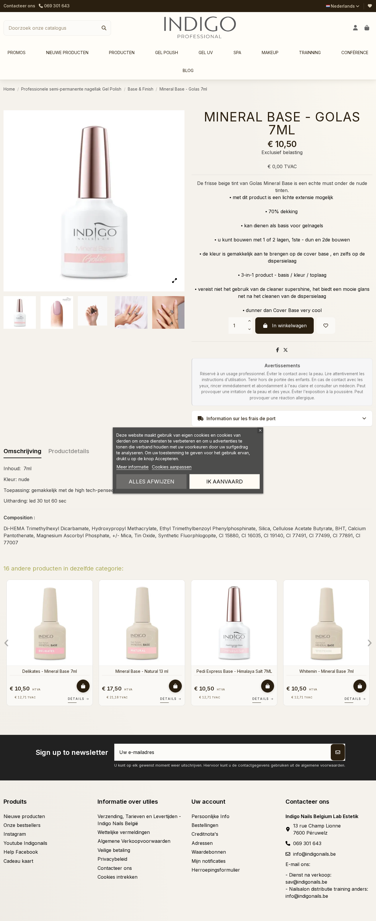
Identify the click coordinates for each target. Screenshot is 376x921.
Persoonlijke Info (210, 816)
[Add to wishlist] (325, 325)
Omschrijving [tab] (22, 451)
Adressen (202, 843)
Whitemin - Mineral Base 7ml (326, 671)
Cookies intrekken (117, 877)
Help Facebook (21, 852)
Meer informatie (132, 467)
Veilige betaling (114, 850)
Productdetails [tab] (68, 451)
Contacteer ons (19, 5)
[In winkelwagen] (83, 686)
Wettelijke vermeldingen (124, 832)
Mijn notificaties (209, 861)
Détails (79, 698)
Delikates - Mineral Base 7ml (49, 671)
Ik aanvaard (224, 481)
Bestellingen (205, 825)
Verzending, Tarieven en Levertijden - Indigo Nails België (139, 819)
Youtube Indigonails (25, 843)
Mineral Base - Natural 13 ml (141, 671)
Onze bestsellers (22, 825)
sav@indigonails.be (306, 882)
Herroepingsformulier (216, 870)
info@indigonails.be (314, 854)
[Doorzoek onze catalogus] (104, 28)
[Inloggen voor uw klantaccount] (355, 27)
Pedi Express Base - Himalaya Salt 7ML (234, 671)
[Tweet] (285, 350)
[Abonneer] (338, 752)
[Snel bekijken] (88, 600)
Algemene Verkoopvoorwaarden (134, 841)
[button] (122, 53)
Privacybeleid (112, 859)
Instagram (15, 834)
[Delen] (277, 350)
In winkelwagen (289, 325)
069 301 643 (307, 843)
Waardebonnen (209, 852)
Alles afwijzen (151, 481)
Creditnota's (205, 834)
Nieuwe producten (24, 816)
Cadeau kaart (18, 861)
